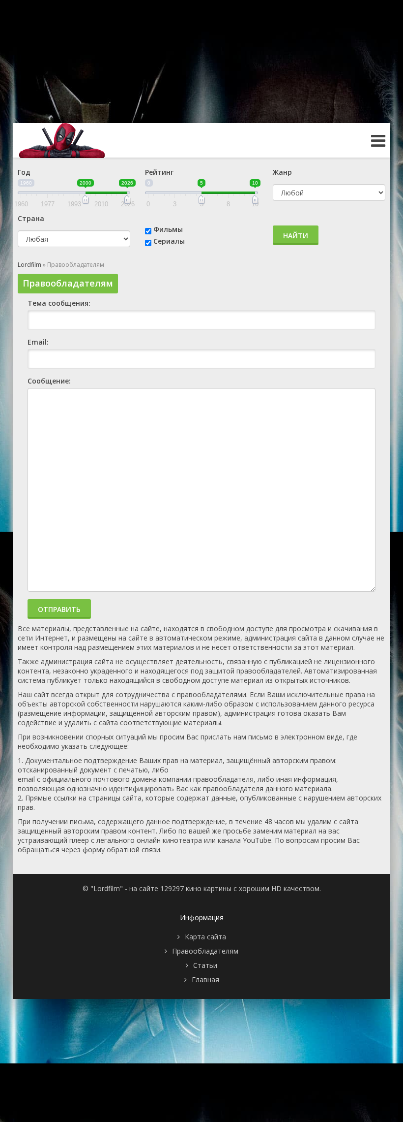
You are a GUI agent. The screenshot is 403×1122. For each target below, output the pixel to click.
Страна (31, 218)
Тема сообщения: (59, 303)
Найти (295, 235)
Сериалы (169, 241)
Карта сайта (205, 936)
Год (24, 172)
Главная (205, 979)
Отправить (59, 609)
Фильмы (168, 229)
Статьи (205, 965)
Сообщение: (49, 380)
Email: (38, 342)
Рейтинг (159, 172)
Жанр (282, 172)
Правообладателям (205, 951)
